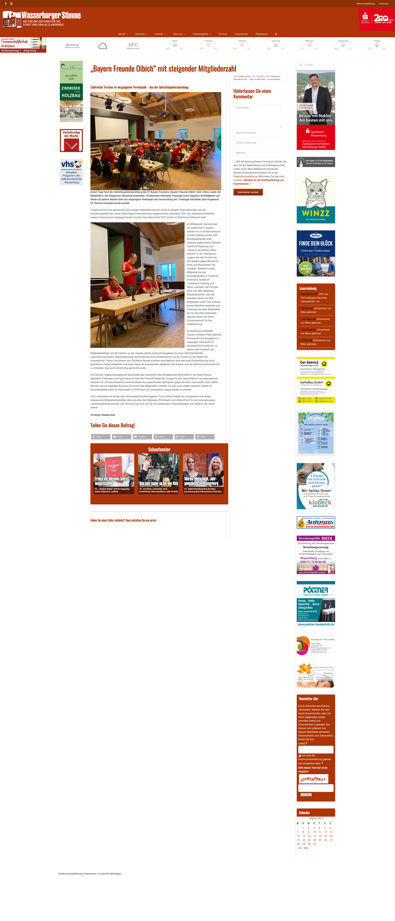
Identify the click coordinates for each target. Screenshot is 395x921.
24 (314, 840)
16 (309, 836)
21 (298, 840)
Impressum (90, 873)
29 (303, 844)
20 (331, 836)
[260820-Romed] (203, 455)
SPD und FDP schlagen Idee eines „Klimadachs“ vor (314, 298)
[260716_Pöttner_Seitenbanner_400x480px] (316, 582)
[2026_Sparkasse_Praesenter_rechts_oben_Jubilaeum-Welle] (376, 9)
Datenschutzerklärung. (245, 176)
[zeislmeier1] (316, 517)
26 (325, 840)
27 (331, 840)
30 (309, 844)
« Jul (299, 847)
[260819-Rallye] (158, 455)
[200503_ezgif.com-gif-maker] (316, 464)
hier (312, 739)
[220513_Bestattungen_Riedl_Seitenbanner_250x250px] (316, 537)
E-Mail (302, 743)
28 (298, 844)
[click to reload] (313, 778)
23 (309, 840)
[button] (276, 34)
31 (314, 844)
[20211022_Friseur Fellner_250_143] (316, 635)
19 (325, 836)
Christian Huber (244, 76)
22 (303, 840)
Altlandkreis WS (240, 79)
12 (325, 832)
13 (331, 832)
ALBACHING (260, 79)
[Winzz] (316, 175)
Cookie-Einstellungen (109, 873)
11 (320, 832)
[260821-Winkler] (114, 455)
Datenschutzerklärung (310, 759)
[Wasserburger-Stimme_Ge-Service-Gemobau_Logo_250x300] (316, 358)
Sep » (307, 847)
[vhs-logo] (71, 160)
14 (298, 836)
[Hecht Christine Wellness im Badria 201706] (316, 664)
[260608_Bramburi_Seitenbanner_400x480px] (316, 411)
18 (320, 836)
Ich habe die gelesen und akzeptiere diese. (314, 759)
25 (320, 840)
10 (314, 832)
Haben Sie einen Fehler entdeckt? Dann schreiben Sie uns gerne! (123, 520)
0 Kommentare (273, 79)
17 (314, 836)
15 (303, 836)
